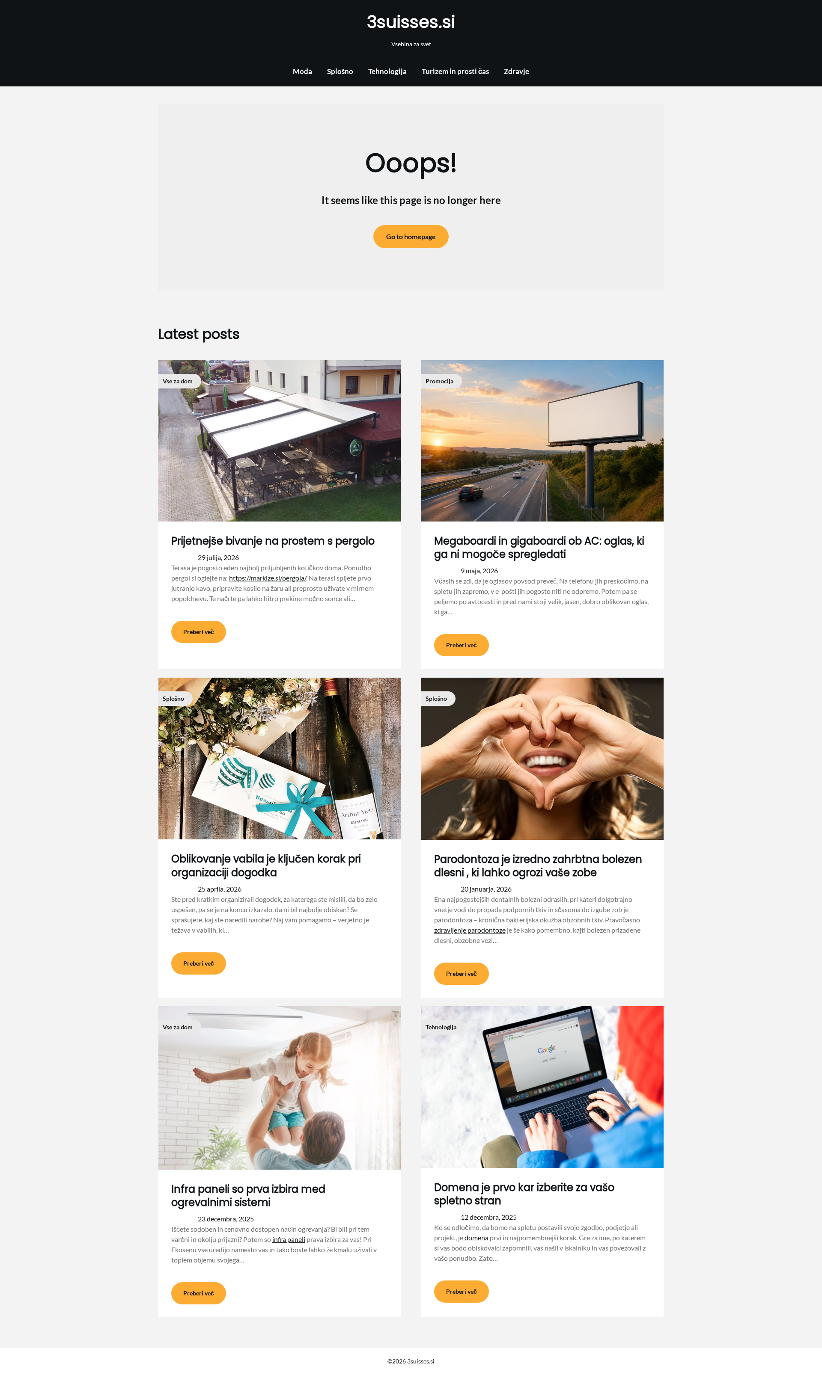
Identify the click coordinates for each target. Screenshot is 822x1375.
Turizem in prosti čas (455, 71)
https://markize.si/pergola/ (267, 578)
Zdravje (516, 71)
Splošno (340, 71)
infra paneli (288, 1239)
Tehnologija (387, 71)
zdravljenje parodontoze (470, 930)
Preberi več (198, 631)
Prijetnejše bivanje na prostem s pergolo (273, 541)
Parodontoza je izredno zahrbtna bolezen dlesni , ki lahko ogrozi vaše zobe (538, 866)
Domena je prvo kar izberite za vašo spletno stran (524, 1194)
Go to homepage (411, 236)
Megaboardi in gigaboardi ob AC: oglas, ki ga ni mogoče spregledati (539, 547)
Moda (302, 71)
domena (475, 1237)
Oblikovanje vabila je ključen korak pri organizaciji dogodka (266, 865)
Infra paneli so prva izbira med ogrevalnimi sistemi (248, 1195)
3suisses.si (411, 22)
